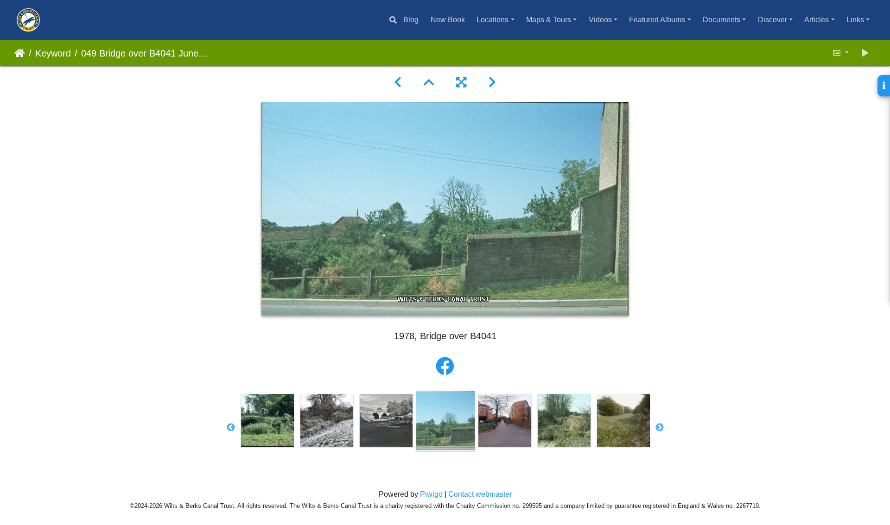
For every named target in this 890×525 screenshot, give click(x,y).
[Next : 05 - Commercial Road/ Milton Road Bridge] (492, 82)
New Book (448, 20)
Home (19, 53)
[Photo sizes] (840, 53)
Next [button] (659, 427)
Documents (721, 20)
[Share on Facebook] (445, 366)
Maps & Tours (548, 20)
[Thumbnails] (429, 82)
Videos (600, 20)
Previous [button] (230, 427)
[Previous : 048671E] (398, 82)
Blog (411, 20)
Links (855, 20)
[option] (267, 420)
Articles (816, 20)
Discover (772, 20)
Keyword (53, 53)
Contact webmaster (480, 494)
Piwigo (431, 494)
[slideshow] (865, 53)
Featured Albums (657, 20)
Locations (493, 20)
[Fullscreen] (461, 82)
